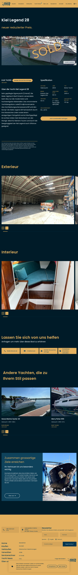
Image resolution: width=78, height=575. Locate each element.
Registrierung (69, 544)
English (52, 539)
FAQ (20, 559)
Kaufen (14, 4)
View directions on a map (31, 530)
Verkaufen (29, 4)
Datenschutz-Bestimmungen (27, 549)
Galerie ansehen (69, 62)
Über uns (45, 4)
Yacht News (37, 4)
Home (4, 543)
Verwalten (21, 4)
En (75, 3)
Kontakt (61, 4)
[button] (6, 228)
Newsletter (54, 4)
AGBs (20, 552)
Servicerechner (8, 555)
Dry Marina (69, 4)
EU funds (21, 555)
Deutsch (60, 539)
